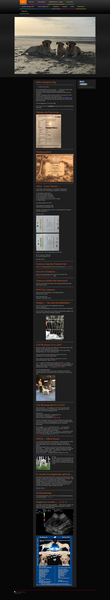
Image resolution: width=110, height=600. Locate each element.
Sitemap (23, 591)
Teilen (82, 81)
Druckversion (19, 591)
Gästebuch (51, 106)
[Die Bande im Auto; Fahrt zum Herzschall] (55, 327)
